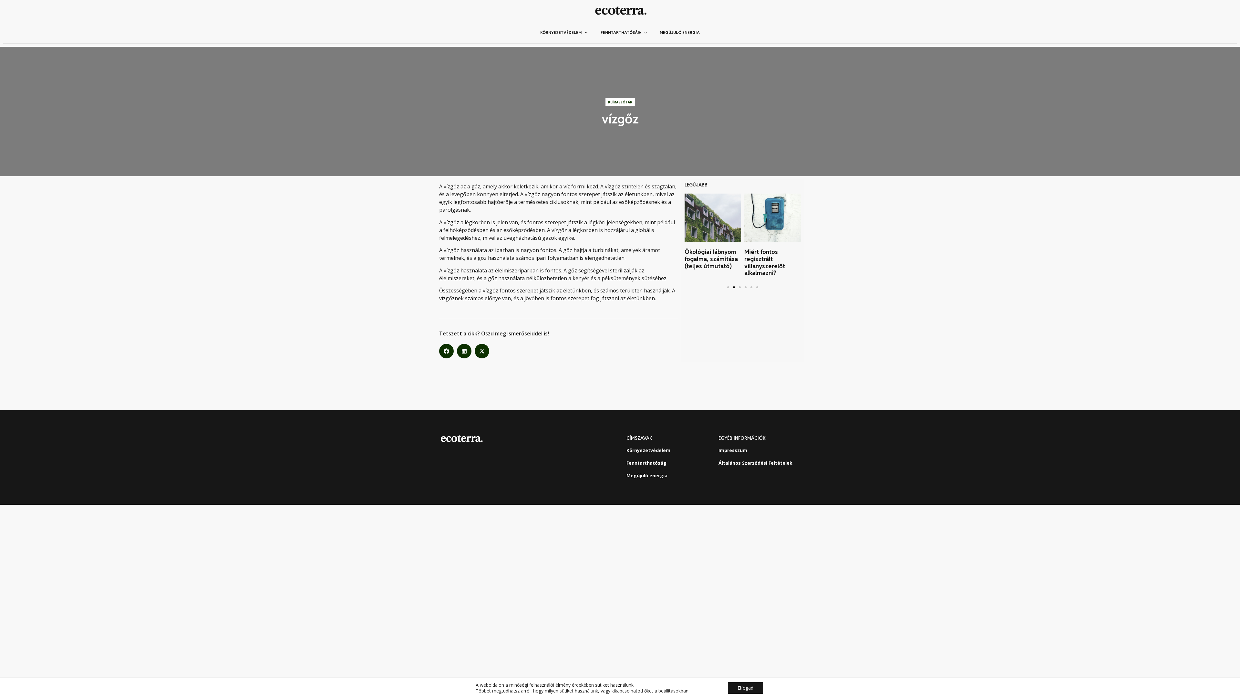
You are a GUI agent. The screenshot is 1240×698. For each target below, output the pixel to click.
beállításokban (673, 691)
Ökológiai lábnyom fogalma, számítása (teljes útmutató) (711, 259)
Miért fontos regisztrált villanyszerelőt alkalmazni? (764, 262)
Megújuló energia (680, 32)
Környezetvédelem (561, 32)
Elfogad (745, 688)
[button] (446, 351)
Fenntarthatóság (621, 32)
